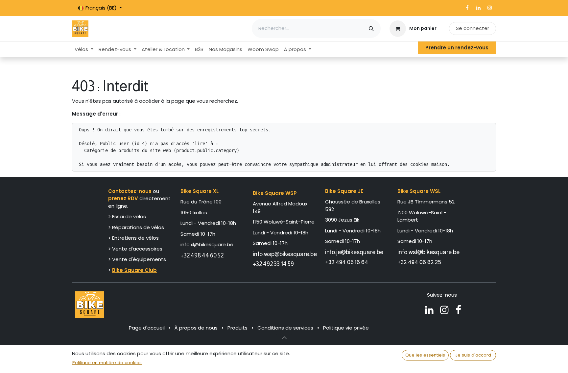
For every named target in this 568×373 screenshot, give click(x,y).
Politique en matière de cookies (107, 363)
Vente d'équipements (139, 259)
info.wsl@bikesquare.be (428, 252)
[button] (284, 337)
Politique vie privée (346, 327)
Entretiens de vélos (135, 237)
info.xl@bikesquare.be (206, 244)
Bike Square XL (199, 191)
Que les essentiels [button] (425, 355)
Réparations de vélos (138, 227)
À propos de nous (196, 327)
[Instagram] (489, 8)
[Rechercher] (371, 28)
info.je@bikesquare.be (354, 252)
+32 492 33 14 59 (273, 263)
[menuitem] (84, 49)
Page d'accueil (147, 327)
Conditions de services (285, 327)
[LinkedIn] (478, 8)
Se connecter (472, 28)
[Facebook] (467, 8)
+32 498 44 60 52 (202, 255)
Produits (237, 327)
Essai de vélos (129, 216)
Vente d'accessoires (138, 248)
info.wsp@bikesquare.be (285, 254)
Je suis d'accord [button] (473, 355)
